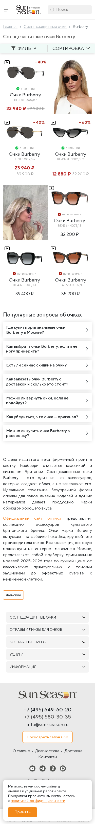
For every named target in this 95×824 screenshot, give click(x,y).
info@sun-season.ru (48, 724)
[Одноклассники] (53, 768)
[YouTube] (32, 768)
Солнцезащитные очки (33, 617)
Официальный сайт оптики (32, 518)
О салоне (21, 750)
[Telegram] (43, 768)
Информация (23, 667)
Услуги (16, 654)
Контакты (47, 757)
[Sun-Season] (47, 694)
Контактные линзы (28, 642)
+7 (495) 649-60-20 (47, 709)
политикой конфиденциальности (38, 801)
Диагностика (47, 750)
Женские (13, 595)
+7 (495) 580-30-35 (47, 717)
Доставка (73, 750)
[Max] (63, 768)
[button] (6, 10)
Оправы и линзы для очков (36, 629)
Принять (22, 812)
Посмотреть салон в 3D (47, 737)
